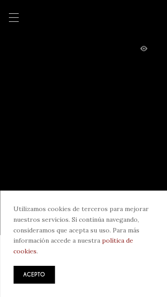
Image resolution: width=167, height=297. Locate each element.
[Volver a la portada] (84, 17)
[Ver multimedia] (144, 49)
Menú (14, 18)
